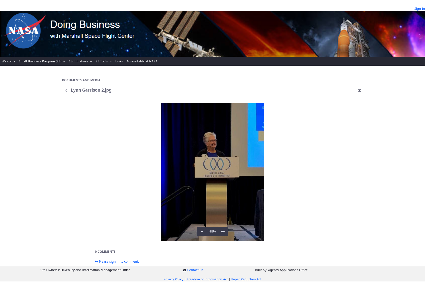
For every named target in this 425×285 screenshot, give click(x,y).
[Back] (66, 90)
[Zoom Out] (202, 231)
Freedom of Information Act (207, 279)
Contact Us (195, 270)
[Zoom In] (222, 231)
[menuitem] (8, 61)
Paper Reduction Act (246, 279)
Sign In (419, 8)
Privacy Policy (173, 279)
